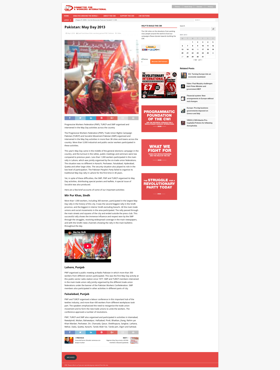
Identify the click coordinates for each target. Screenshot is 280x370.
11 (208, 46)
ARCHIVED (70, 357)
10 (203, 46)
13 (182, 49)
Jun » (200, 60)
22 (192, 53)
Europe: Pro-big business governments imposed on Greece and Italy (197, 110)
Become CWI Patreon (159, 61)
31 (203, 57)
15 (192, 49)
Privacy (210, 7)
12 (213, 46)
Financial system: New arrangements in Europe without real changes (200, 98)
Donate (199, 7)
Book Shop (188, 7)
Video (119, 33)
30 (198, 57)
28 (187, 57)
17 (203, 49)
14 (187, 49)
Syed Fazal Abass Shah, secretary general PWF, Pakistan (96, 33)
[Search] (213, 29)
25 (208, 53)
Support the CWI (127, 16)
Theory (177, 7)
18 (208, 49)
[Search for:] (205, 20)
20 (182, 53)
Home (66, 16)
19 (213, 49)
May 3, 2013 (71, 33)
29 (192, 57)
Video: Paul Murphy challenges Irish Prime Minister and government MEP (199, 86)
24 (203, 53)
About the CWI (109, 16)
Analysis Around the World (85, 16)
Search (182, 26)
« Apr (195, 60)
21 (187, 53)
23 (198, 53)
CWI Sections (144, 16)
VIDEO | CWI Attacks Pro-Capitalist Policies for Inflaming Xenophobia (199, 123)
